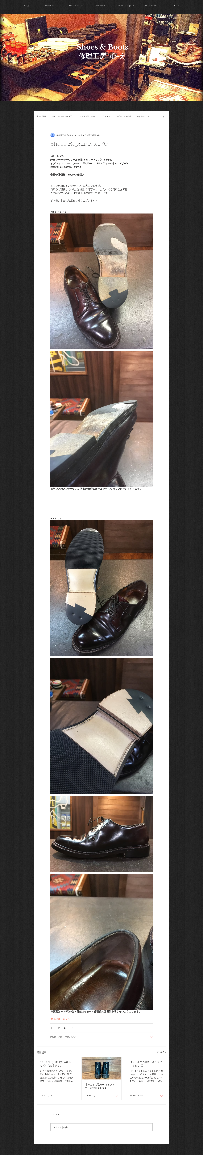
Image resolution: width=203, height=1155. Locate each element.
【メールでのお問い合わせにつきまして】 (146, 1064)
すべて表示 (161, 1052)
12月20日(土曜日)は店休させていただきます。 (55, 1064)
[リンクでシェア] (72, 1028)
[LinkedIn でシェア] (65, 1028)
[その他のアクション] (151, 135)
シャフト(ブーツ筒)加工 (62, 116)
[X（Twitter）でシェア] (58, 1028)
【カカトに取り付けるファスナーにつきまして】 (101, 1086)
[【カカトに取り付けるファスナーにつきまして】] (102, 1068)
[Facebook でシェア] (51, 1028)
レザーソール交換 (123, 116)
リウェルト (105, 116)
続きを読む (142, 116)
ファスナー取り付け (86, 116)
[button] (163, 116)
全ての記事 (41, 116)
